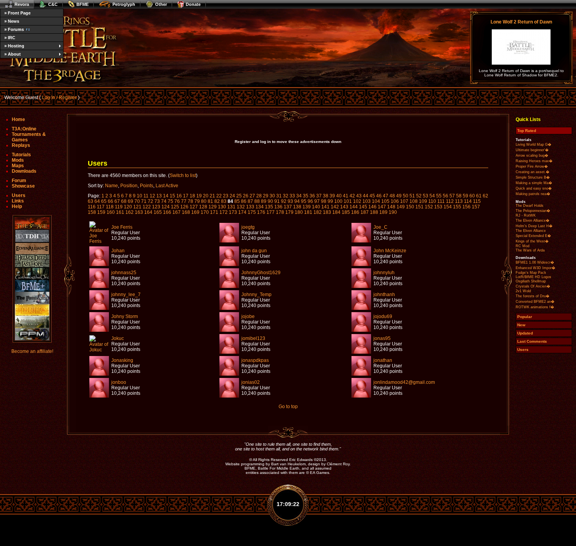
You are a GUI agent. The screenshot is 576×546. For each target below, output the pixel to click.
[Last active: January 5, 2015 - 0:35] (361, 286)
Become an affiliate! (32, 351)
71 (144, 201)
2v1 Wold (523, 291)
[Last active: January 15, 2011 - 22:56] (229, 330)
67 (117, 201)
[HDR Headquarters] (32, 310)
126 (184, 207)
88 (257, 201)
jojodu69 (382, 316)
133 (250, 207)
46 (379, 196)
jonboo (118, 382)
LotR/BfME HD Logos (533, 277)
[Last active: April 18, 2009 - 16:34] (361, 264)
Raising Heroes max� (534, 161)
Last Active (167, 185)
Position (129, 185)
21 (212, 196)
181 (308, 212)
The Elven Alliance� (532, 220)
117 (101, 207)
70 (137, 201)
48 (392, 196)
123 (156, 207)
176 (261, 212)
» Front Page (17, 13)
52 (419, 196)
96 (310, 201)
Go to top (288, 406)
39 (332, 196)
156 (466, 207)
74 (164, 201)
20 (205, 196)
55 (439, 196)
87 (250, 201)
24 (232, 196)
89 (263, 201)
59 (465, 196)
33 (292, 196)
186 (355, 212)
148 (391, 207)
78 (190, 201)
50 (405, 196)
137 (288, 207)
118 (110, 207)
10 (139, 196)
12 (152, 196)
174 (242, 212)
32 (285, 196)
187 (364, 212)
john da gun (254, 250)
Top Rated (526, 130)
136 (278, 207)
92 (283, 201)
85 (237, 201)
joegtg (248, 227)
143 (344, 207)
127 (194, 207)
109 (423, 201)
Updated (525, 333)
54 (432, 196)
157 (476, 207)
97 (317, 201)
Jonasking (122, 360)
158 (92, 212)
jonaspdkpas (255, 360)
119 (119, 207)
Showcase (23, 186)
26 (245, 196)
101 (348, 201)
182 (317, 212)
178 (280, 212)
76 (177, 201)
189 (383, 212)
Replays (21, 145)
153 (438, 207)
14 (165, 196)
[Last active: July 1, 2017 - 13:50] (99, 350)
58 (459, 196)
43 (359, 196)
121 (137, 207)
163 (139, 212)
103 (366, 201)
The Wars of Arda (530, 250)
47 (385, 196)
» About (12, 54)
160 (111, 212)
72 (150, 201)
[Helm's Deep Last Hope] (32, 261)
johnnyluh (384, 272)
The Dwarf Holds (529, 206)
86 (243, 201)
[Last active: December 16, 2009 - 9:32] (229, 264)
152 (429, 207)
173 (233, 212)
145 (363, 207)
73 (157, 201)
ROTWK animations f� (535, 307)
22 (219, 196)
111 (441, 201)
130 (222, 207)
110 (432, 201)
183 (327, 212)
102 (357, 201)
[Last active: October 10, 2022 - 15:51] (99, 286)
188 (374, 212)
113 (459, 201)
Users (18, 195)
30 (272, 196)
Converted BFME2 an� (535, 302)
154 (448, 207)
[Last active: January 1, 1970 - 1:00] (99, 241)
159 (101, 212)
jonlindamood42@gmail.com (404, 382)
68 (124, 201)
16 (179, 196)
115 (477, 201)
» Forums (14, 29)
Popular (524, 317)
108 (413, 201)
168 (186, 212)
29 (265, 196)
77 (184, 201)
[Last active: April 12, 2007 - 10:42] (361, 374)
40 (339, 196)
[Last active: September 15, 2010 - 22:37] (361, 308)
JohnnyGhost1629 (261, 272)
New (521, 325)
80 (203, 201)
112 (450, 201)
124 (165, 207)
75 (170, 201)
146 (372, 207)
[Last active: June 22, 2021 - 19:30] (229, 352)
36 (312, 196)
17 (185, 196)
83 (223, 201)
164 (148, 212)
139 (306, 207)
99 (330, 201)
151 (419, 207)
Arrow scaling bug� (532, 155)
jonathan (382, 360)
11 (146, 196)
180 (299, 212)
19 (199, 196)
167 (176, 212)
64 (97, 201)
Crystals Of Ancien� (533, 286)
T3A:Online (24, 129)
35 (305, 196)
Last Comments (532, 341)
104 (376, 201)
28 (259, 196)
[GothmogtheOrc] (32, 274)
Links (18, 201)
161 (120, 212)
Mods (18, 160)
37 (319, 196)
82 (217, 201)
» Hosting (14, 45)
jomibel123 (253, 338)
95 (303, 201)
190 (393, 212)
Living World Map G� (533, 144)
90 (270, 201)
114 (468, 201)
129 (212, 207)
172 (223, 212)
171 (214, 212)
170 (205, 212)
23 (225, 196)
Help (17, 206)
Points (146, 185)
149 (401, 207)
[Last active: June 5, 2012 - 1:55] (361, 352)
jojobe (248, 316)
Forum (19, 180)
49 (399, 196)
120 (128, 207)
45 (372, 196)
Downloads (24, 171)
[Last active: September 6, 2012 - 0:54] (361, 330)
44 (365, 196)
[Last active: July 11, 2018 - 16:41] (229, 286)
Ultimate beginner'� (532, 150)
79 (197, 201)
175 (252, 212)
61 (479, 196)
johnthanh (384, 294)
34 (299, 196)
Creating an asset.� (532, 172)
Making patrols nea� (533, 194)
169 (195, 212)
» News (11, 21)
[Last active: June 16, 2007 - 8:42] (361, 241)
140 (316, 207)
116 (92, 207)
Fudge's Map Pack (531, 273)
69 (130, 201)
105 (385, 201)
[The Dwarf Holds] (32, 236)
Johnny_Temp (256, 294)
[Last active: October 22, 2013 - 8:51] (99, 396)
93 (290, 201)
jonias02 (250, 382)
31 (279, 196)
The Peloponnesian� (533, 211)
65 (104, 201)
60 (472, 196)
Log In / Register (59, 97)
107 (404, 201)
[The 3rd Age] (32, 223)
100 (338, 201)
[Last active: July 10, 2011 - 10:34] (99, 264)
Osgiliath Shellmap (531, 281)
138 (297, 207)
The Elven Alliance (531, 231)
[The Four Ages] (32, 298)
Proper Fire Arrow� (532, 166)
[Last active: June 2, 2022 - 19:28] (229, 374)
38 (325, 196)
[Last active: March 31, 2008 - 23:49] (99, 330)
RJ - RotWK (526, 215)
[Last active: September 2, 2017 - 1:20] (361, 396)
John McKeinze (389, 250)
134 (259, 207)
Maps (18, 165)
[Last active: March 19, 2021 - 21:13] (229, 396)
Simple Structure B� (533, 177)
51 (412, 196)
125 (175, 207)
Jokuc (117, 338)
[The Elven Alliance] (32, 248)
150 (410, 207)
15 (172, 196)
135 (269, 207)
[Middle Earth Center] (32, 322)
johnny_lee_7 (126, 294)
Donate (193, 4)
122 (147, 207)
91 (277, 201)
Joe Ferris (121, 227)
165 (158, 212)
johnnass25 (123, 272)
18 (192, 196)
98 (323, 201)
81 (210, 201)
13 (159, 196)
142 (335, 207)
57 (452, 196)
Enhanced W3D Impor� (535, 268)
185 (346, 212)
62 (485, 196)
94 (297, 201)
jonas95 (382, 338)
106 (395, 201)
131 (231, 207)
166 (167, 212)
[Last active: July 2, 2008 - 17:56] (99, 374)
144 (354, 207)
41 (345, 196)
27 (252, 196)
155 (457, 207)
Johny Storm (124, 316)
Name (111, 185)
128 (203, 207)
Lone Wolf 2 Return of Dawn (521, 22)
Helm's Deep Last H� (534, 226)
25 (239, 196)
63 (90, 201)
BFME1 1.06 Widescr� (535, 262)
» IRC (9, 37)
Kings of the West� (532, 241)
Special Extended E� (533, 236)
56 (445, 196)
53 (425, 196)
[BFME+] (32, 286)
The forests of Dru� (532, 296)
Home (18, 119)
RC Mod (522, 246)
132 (241, 207)
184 (336, 212)
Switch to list (183, 175)
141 (325, 207)
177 (270, 212)
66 (110, 201)
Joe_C (380, 227)
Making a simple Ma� (534, 183)
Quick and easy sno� (534, 188)
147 (382, 207)
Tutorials (21, 154)
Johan (118, 250)
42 (352, 196)
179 (289, 212)
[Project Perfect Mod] (32, 334)
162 (129, 212)
